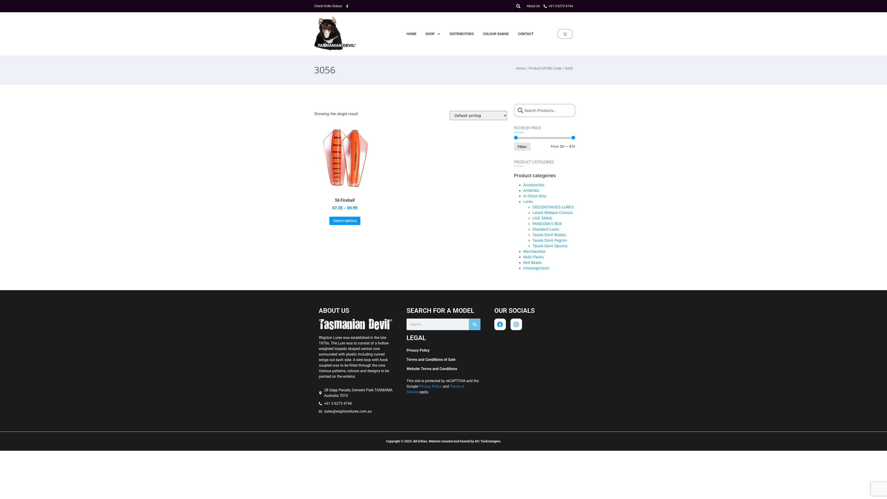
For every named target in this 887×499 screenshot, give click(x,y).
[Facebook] (500, 324)
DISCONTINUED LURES (553, 207)
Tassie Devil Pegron (549, 240)
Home (411, 34)
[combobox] (544, 110)
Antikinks (531, 190)
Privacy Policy (418, 350)
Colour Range (496, 34)
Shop (430, 34)
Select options (345, 221)
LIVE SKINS (542, 218)
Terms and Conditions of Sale (431, 359)
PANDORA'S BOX (547, 223)
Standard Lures (545, 229)
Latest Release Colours (552, 212)
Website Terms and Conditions (432, 369)
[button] (518, 6)
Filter (522, 146)
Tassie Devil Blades (549, 234)
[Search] (474, 324)
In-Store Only (534, 196)
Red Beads (532, 262)
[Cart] (565, 34)
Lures (528, 201)
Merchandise (534, 251)
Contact (526, 34)
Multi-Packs (533, 257)
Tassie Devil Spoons (550, 245)
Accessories (533, 185)
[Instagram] (516, 324)
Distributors (462, 34)
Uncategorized (536, 268)
